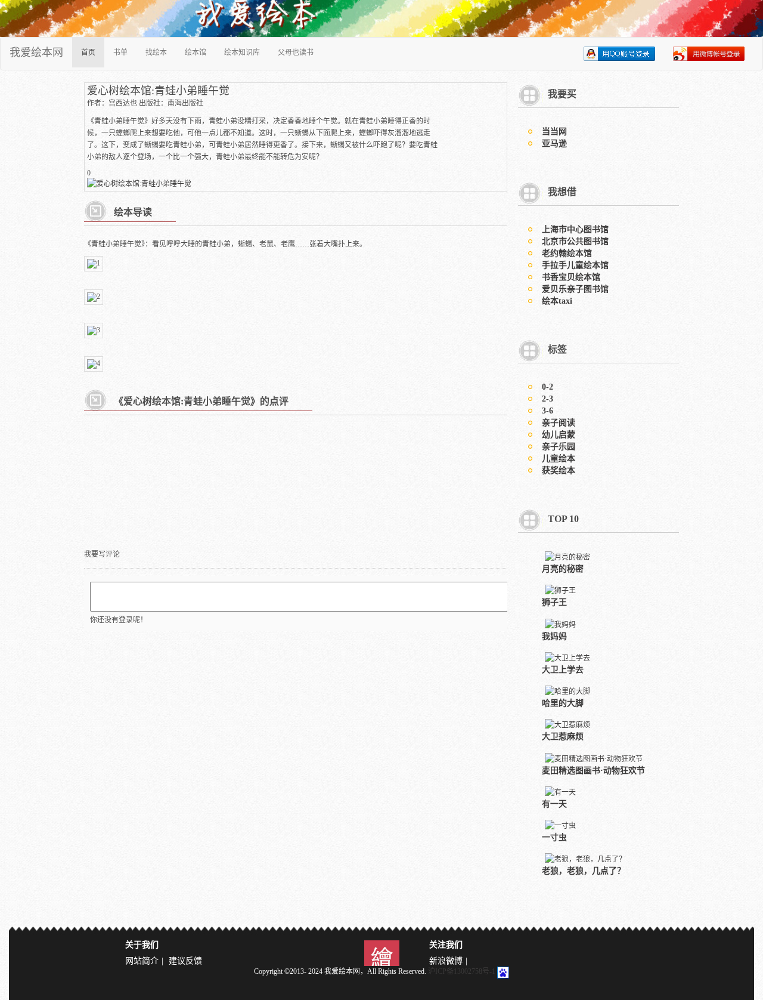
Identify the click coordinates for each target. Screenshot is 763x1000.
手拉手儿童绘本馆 (575, 265)
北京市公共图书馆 (575, 241)
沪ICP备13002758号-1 (461, 971)
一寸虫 (554, 837)
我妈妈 (554, 636)
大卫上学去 (563, 669)
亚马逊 (554, 143)
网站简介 (142, 960)
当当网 (554, 131)
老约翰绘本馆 (567, 253)
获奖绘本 (558, 470)
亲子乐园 (558, 446)
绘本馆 (195, 52)
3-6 (547, 410)
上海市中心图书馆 (575, 229)
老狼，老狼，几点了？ (583, 870)
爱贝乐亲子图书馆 (575, 289)
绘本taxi (557, 301)
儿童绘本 (558, 458)
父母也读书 (296, 52)
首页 (88, 52)
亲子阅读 (558, 422)
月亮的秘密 (563, 568)
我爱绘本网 (36, 52)
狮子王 (554, 602)
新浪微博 (446, 960)
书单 (120, 52)
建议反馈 (185, 960)
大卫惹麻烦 (563, 736)
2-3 (547, 398)
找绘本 (156, 52)
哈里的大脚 (563, 703)
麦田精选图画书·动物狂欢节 (593, 770)
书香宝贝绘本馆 (571, 277)
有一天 (554, 804)
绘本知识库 (242, 52)
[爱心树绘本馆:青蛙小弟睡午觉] (139, 182)
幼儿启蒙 (558, 434)
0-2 (547, 386)
